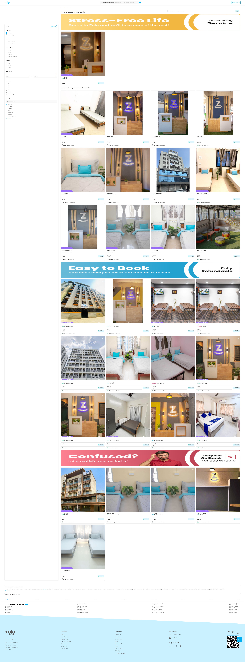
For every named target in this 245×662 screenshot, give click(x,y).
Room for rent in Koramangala (158, 606)
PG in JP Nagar (8, 609)
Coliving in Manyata (233, 612)
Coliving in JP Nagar (233, 609)
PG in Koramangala (9, 610)
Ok (26, 604)
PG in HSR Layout (8, 607)
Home (62, 7)
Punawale (69, 7)
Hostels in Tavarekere (81, 610)
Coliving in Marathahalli (234, 613)
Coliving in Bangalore (234, 603)
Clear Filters (53, 26)
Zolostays (45, 589)
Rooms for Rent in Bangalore (158, 603)
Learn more (21, 604)
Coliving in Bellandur (233, 604)
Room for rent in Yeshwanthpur (158, 612)
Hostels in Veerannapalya (82, 612)
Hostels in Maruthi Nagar (82, 606)
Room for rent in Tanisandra (157, 610)
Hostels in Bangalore (82, 603)
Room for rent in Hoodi (156, 604)
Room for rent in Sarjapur (157, 609)
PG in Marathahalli (9, 613)
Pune (65, 7)
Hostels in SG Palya (81, 609)
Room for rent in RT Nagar (157, 607)
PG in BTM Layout (8, 606)
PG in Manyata (8, 612)
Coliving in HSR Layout (233, 607)
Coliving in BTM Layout (233, 606)
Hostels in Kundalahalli (81, 604)
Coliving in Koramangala (234, 610)
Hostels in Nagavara (81, 607)
